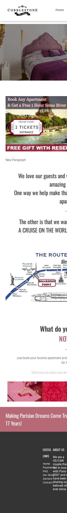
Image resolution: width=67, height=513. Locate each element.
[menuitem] (59, 10)
